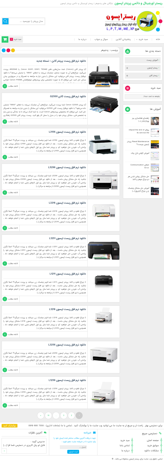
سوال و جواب (101, 39)
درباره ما (82, 39)
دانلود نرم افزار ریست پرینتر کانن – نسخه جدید (61, 61)
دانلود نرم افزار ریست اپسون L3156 (67, 132)
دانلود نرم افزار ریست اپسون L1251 (67, 238)
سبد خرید (143, 39)
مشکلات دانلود (151, 450)
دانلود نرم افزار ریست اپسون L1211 (68, 274)
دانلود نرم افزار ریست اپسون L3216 (67, 203)
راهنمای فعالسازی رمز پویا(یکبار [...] (140, 120)
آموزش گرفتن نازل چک (140, 153)
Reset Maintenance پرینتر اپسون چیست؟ (138, 143)
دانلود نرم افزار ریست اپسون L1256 (67, 380)
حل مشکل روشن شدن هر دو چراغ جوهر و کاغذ (138, 178)
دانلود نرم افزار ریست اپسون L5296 (67, 167)
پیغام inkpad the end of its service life (139, 131)
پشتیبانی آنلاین (123, 39)
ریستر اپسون (152, 67)
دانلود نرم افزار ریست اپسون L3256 (67, 345)
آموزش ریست (152, 60)
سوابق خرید (153, 445)
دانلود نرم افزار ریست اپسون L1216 (67, 309)
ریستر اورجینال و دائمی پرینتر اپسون (138, 3)
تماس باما (125, 445)
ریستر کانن (153, 75)
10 (48, 415)
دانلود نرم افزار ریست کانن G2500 (68, 96)
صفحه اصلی (153, 440)
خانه (158, 39)
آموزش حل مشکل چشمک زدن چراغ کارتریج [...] (138, 190)
